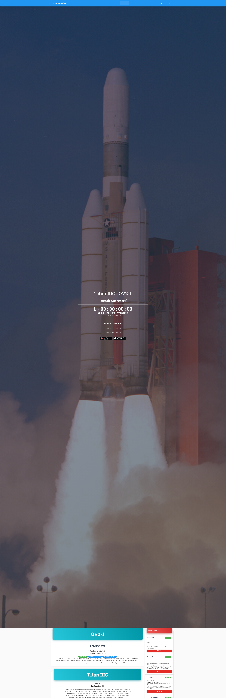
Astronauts (147, 3)
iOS (171, 3)
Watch (160, 650)
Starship (132, 3)
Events (139, 3)
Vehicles (156, 3)
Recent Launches (152, 630)
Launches (124, 3)
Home (116, 3)
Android (164, 3)
